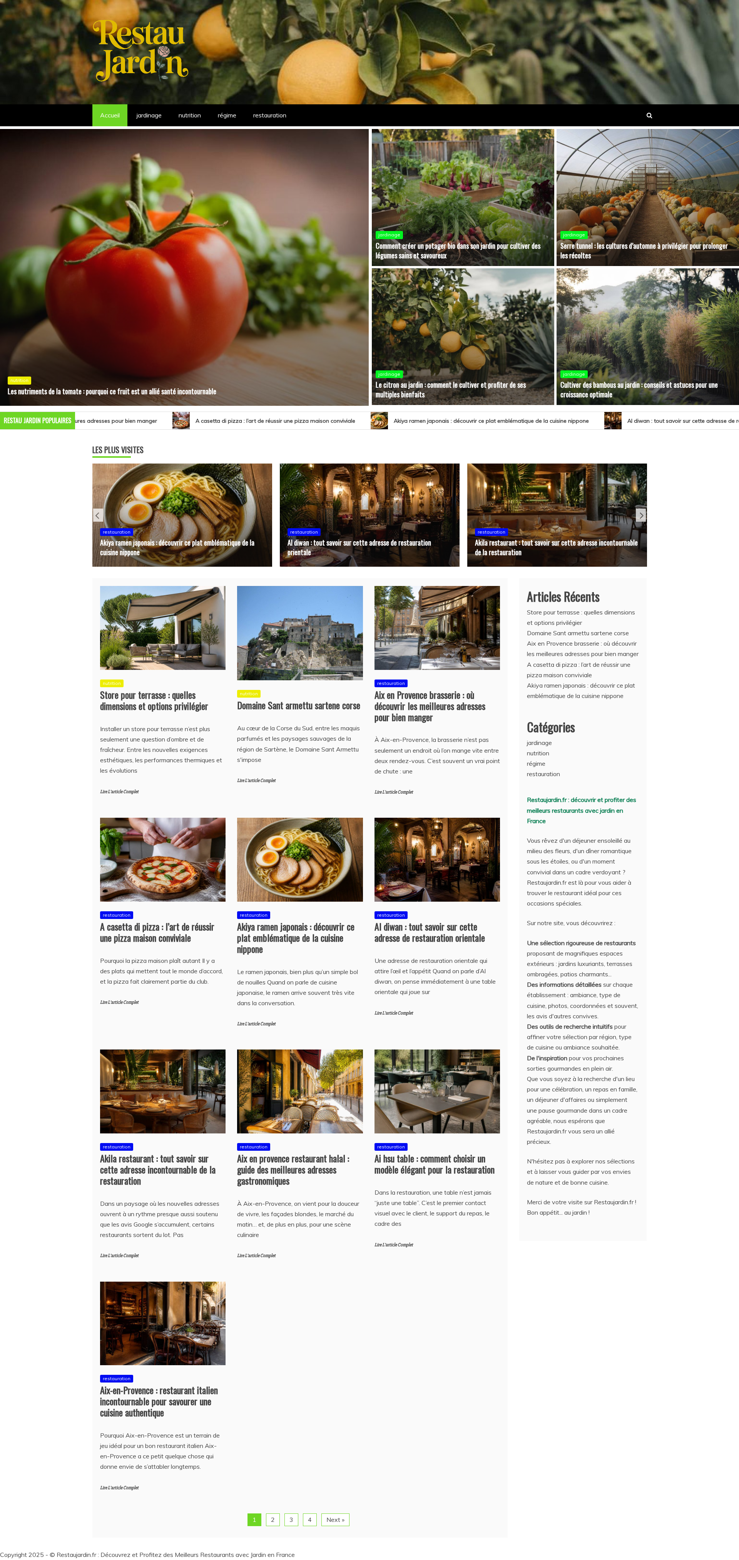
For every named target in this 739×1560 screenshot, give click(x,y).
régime (227, 115)
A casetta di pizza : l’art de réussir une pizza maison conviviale (157, 931)
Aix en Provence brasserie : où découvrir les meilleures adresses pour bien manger (430, 706)
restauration (269, 115)
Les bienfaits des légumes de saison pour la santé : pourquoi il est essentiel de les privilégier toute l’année (145, 391)
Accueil (110, 115)
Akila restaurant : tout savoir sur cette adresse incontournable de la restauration (369, 547)
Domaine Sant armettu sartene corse (298, 705)
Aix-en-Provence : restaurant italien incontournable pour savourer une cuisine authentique (159, 1401)
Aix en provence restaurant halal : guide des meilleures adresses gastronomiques (545, 547)
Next (641, 515)
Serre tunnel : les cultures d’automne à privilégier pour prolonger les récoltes (644, 250)
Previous (98, 515)
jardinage (149, 115)
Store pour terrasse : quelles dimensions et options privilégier (154, 700)
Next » (335, 1519)
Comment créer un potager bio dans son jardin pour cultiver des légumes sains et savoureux (458, 250)
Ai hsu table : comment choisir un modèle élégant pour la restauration (435, 1163)
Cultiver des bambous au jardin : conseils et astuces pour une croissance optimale (639, 389)
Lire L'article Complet (119, 792)
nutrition (190, 115)
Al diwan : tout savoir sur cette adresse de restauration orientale (519, 420)
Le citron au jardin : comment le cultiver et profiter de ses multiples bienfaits (451, 389)
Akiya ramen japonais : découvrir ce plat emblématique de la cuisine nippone (300, 420)
